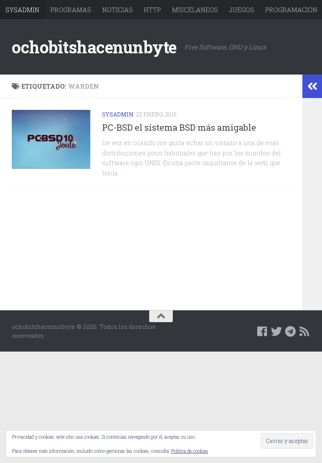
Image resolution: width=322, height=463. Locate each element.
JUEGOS (241, 9)
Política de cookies (189, 451)
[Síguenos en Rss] (304, 331)
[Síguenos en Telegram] (290, 331)
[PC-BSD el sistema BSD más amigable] (51, 139)
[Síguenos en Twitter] (276, 331)
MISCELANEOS (195, 9)
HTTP (152, 9)
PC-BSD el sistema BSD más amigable (179, 127)
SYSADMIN (22, 9)
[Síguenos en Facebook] (262, 331)
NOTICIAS (117, 9)
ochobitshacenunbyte (94, 47)
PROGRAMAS (70, 9)
